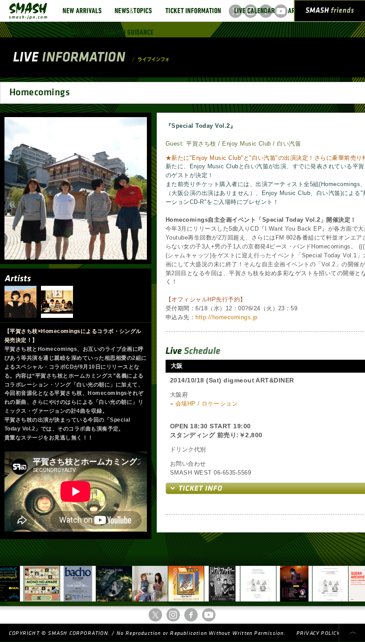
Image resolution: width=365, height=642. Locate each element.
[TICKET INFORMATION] (192, 10)
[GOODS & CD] (76, 32)
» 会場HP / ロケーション (204, 403)
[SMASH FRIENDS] (330, 12)
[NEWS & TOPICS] (133, 10)
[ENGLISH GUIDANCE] (128, 32)
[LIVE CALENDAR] (254, 10)
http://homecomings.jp (226, 317)
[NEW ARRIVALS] (82, 10)
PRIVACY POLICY (318, 633)
